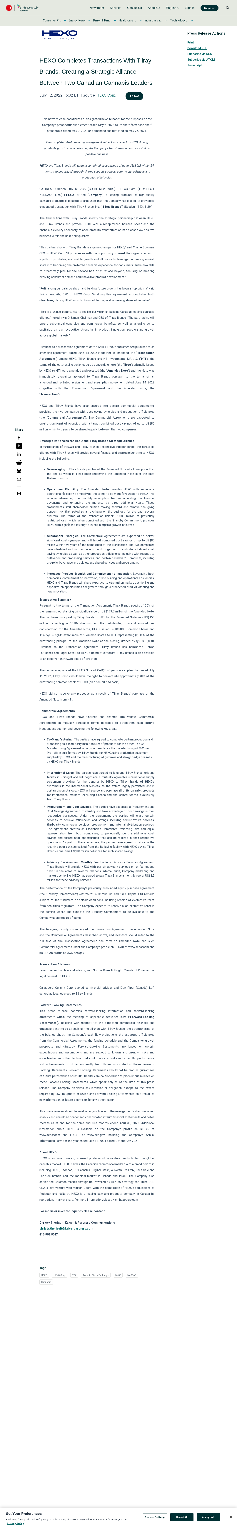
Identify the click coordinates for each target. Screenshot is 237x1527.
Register (209, 7)
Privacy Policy (15, 1523)
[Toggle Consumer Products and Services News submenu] (65, 20)
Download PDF (197, 48)
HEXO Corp (60, 1275)
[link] (97, 8)
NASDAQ (131, 1275)
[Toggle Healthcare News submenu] (141, 20)
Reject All (182, 1517)
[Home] (22, 8)
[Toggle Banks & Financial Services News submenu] (115, 20)
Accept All (208, 1517)
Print (190, 42)
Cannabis (46, 1282)
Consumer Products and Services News (52, 20)
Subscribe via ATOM (201, 59)
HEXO (44, 1275)
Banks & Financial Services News (102, 20)
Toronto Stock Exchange (96, 1275)
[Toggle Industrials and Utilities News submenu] (166, 20)
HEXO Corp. (106, 95)
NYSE (118, 1275)
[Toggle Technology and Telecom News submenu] (192, 20)
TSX (74, 1275)
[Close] (231, 1517)
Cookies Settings (155, 1517)
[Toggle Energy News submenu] (89, 20)
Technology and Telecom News (179, 20)
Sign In (190, 7)
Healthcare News (128, 20)
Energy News (77, 20)
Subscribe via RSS (199, 54)
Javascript (194, 65)
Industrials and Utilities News (153, 20)
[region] (118, 1517)
